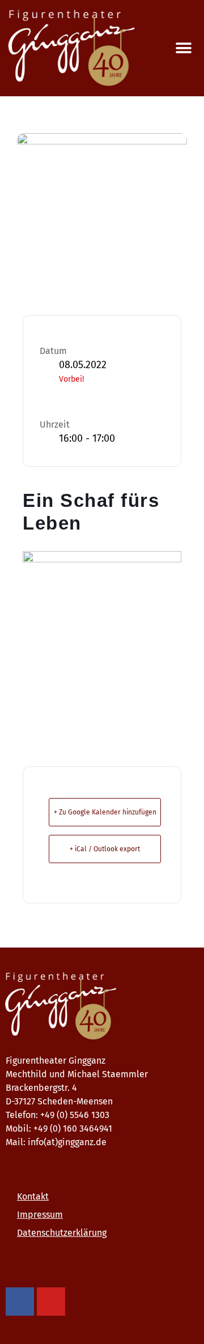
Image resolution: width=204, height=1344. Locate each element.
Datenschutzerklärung (62, 1232)
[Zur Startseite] (99, 1006)
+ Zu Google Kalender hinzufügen (105, 812)
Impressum (40, 1214)
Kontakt (33, 1196)
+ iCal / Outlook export (105, 849)
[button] (183, 48)
